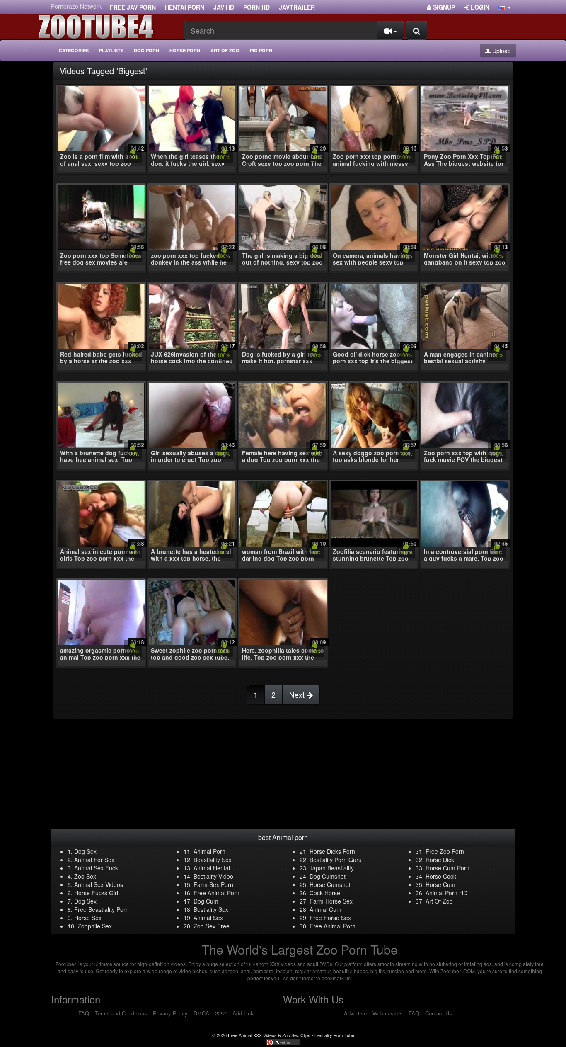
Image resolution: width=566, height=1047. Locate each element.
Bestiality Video (213, 876)
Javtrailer (297, 7)
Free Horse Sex (330, 917)
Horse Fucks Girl (96, 893)
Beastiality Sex (213, 859)
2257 (221, 1013)
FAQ (83, 1013)
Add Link (243, 1013)
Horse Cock (441, 876)
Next (298, 694)
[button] (504, 7)
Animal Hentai (212, 868)
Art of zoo (224, 50)
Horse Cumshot (330, 884)
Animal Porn (209, 851)
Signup (443, 7)
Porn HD (256, 7)
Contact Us (438, 1013)
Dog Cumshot (328, 876)
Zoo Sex (85, 876)
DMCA (201, 1013)
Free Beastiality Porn (101, 909)
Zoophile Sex (94, 926)
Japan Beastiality (332, 868)
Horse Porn (184, 50)
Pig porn (261, 50)
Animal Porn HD (446, 893)
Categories (74, 50)
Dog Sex (85, 851)
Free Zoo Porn (445, 851)
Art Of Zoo (439, 901)
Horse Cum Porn (447, 868)
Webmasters (387, 1013)
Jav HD (223, 7)
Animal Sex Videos (98, 884)
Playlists (111, 50)
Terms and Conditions (121, 1013)
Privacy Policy (170, 1013)
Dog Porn (146, 50)
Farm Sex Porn (213, 884)
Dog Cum (206, 901)
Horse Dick (440, 859)
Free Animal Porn (216, 893)
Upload (501, 50)
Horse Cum (440, 884)
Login (479, 7)
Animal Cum (325, 909)
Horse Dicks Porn (332, 851)
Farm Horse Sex (331, 901)
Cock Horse (325, 893)
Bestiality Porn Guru (336, 859)
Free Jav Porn (133, 7)
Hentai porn (184, 7)
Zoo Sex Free (212, 926)
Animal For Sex (94, 859)
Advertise (355, 1013)
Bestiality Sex (211, 909)
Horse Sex (88, 917)
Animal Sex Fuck (96, 868)
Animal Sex (208, 917)
